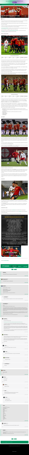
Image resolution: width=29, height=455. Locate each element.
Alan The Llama (6, 334)
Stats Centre (15, 242)
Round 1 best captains (11, 233)
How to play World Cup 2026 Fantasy (7, 238)
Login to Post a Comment (14, 266)
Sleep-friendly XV (24, 233)
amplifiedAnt (5, 318)
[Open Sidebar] (28, 4)
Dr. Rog (5, 345)
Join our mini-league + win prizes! (8, 242)
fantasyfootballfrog (6, 260)
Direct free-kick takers (21, 236)
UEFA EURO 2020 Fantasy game (14, 30)
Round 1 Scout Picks (4, 233)
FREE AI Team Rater (21, 242)
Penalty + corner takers (14, 236)
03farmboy (4, 272)
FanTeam (3, 31)
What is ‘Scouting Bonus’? (15, 238)
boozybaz (4, 430)
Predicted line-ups (7, 236)
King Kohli (4, 285)
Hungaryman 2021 (5, 279)
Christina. (4, 370)
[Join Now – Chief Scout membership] (14, 2)
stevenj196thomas (5, 303)
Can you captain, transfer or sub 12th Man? (10, 239)
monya (5, 390)
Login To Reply (26, 275)
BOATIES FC (5, 423)
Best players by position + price (19, 234)
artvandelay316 (6, 296)
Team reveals (12, 234)
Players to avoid (8, 234)
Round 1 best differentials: (17, 233)
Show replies (25, 266)
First (12, 269)
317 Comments (5, 266)
